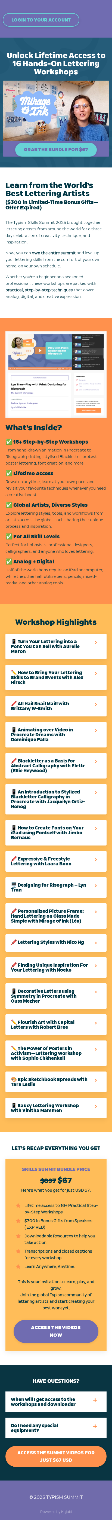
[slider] (61, 136)
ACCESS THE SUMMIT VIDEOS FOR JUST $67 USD (56, 1456)
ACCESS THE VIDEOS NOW (56, 1331)
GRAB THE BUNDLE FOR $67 (56, 149)
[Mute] (104, 136)
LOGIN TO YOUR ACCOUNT (41, 19)
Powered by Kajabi (56, 1512)
